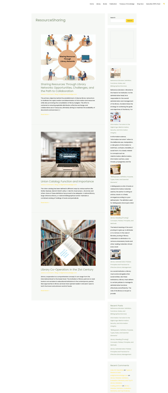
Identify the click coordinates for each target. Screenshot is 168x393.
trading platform (116, 386)
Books (105, 4)
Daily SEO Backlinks (117, 370)
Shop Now (140, 4)
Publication (113, 4)
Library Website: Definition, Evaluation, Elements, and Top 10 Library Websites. (121, 380)
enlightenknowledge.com (119, 375)
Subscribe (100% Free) (153, 4)
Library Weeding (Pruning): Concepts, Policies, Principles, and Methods (121, 220)
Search (112, 18)
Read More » (45, 114)
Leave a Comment (47, 94)
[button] (164, 4)
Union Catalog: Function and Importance (67, 181)
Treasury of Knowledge (126, 4)
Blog (56, 94)
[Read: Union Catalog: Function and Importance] (68, 155)
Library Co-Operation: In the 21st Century (67, 269)
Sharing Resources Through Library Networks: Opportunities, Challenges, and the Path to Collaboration (67, 87)
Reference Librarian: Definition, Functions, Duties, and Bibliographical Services (120, 83)
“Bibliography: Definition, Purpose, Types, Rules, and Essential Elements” (121, 179)
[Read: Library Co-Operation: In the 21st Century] (68, 243)
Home (92, 4)
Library (98, 4)
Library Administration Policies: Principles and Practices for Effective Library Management (120, 264)
